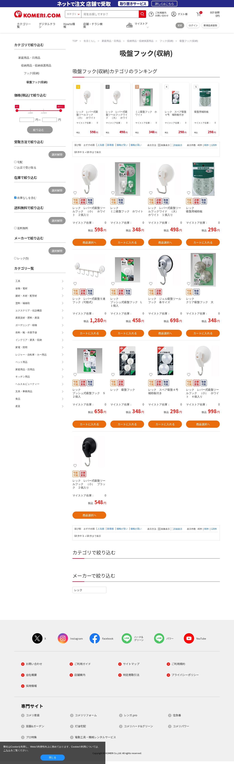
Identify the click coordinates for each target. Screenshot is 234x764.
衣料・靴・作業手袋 (26, 332)
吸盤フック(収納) (37, 82)
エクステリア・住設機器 (28, 310)
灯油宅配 (80, 726)
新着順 (110, 145)
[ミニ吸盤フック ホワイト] (127, 179)
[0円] (17, 110)
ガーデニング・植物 (26, 325)
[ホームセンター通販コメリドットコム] (37, 16)
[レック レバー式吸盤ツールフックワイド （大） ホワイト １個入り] (165, 179)
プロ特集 (31, 737)
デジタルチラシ (47, 25)
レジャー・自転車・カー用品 (31, 354)
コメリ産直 (33, 715)
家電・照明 (21, 347)
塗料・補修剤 (22, 303)
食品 (17, 398)
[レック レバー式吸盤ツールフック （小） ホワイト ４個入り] (203, 361)
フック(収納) (31, 73)
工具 (17, 281)
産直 (17, 406)
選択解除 (57, 154)
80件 (206, 145)
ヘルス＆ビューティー (27, 384)
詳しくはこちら (164, 3)
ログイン (193, 25)
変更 (180, 25)
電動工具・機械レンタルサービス (95, 737)
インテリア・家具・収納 (28, 339)
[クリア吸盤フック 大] (203, 270)
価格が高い (136, 145)
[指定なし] (60, 110)
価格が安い (122, 145)
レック (78, 590)
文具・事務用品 (23, 391)
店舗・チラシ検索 (92, 25)
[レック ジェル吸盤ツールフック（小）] (165, 270)
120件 (214, 145)
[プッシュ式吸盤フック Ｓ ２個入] (89, 361)
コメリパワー (181, 726)
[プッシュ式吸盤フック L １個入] (127, 270)
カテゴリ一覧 (24, 25)
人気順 (101, 145)
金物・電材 (21, 288)
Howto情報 (69, 25)
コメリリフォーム (86, 715)
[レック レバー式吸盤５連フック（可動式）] (89, 270)
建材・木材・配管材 (26, 295)
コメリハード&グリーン (138, 726)
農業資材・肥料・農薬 (27, 317)
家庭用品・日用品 (29, 57)
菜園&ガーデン (35, 726)
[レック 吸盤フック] (127, 361)
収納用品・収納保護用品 (36, 65)
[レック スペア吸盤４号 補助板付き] (165, 361)
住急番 (177, 715)
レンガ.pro (130, 715)
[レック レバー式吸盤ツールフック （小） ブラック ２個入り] (89, 452)
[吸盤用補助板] (203, 179)
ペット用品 (21, 362)
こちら (7, 750)
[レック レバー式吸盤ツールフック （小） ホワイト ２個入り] (89, 179)
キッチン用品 (22, 376)
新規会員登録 (210, 25)
